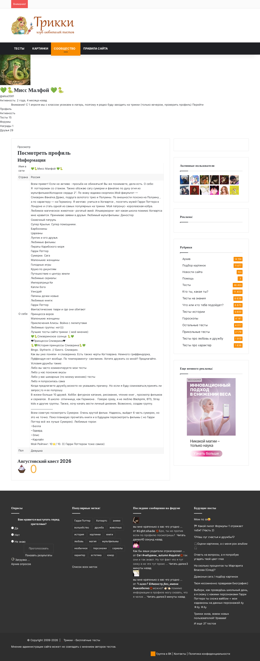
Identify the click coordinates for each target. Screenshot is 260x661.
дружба (99, 527)
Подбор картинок (194, 265)
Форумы (5, 121)
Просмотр (23, 146)
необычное (81, 548)
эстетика (96, 555)
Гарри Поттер (82, 520)
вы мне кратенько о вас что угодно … (157, 526)
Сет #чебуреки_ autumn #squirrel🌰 (160, 555)
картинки (95, 534)
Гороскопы (190, 318)
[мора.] (184, 183)
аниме (116, 520)
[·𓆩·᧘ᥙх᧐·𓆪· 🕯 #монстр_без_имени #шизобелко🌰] (204, 193)
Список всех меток (84, 566)
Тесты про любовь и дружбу (202, 338)
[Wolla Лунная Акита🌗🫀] (234, 193)
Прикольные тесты (196, 331)
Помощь (188, 278)
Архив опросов (21, 564)
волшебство (81, 527)
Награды (6, 126)
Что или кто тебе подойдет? (202, 305)
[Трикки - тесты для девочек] (43, 25)
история (79, 534)
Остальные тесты (195, 325)
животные (115, 527)
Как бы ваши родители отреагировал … (159, 551)
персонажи (100, 548)
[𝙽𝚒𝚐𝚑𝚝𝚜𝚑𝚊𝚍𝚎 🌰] (214, 183)
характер (79, 555)
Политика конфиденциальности (209, 653)
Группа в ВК (163, 653)
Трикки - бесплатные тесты (82, 640)
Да (16, 528)
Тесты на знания (194, 298)
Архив (186, 259)
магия (92, 541)
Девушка (36, 450)
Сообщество (64, 48)
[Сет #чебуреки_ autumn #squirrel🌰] (214, 193)
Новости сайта (192, 272)
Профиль (6, 108)
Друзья (6, 130)
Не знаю (20, 541)
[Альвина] (224, 193)
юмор (110, 555)
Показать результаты (38, 555)
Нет (17, 535)
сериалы (117, 548)
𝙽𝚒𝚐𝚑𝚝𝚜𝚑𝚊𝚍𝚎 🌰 (148, 530)
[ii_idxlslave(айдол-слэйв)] (194, 183)
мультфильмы (110, 541)
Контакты (180, 653)
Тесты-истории (193, 311)
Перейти (198, 104)
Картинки (40, 48)
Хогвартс (101, 520)
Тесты (19, 48)
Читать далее (177, 563)
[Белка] (204, 183)
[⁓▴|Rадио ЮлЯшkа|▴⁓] (194, 193)
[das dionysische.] (224, 183)
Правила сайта (95, 48)
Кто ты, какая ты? (195, 291)
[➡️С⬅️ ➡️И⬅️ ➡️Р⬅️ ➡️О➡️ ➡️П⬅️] (234, 183)
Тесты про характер (196, 345)
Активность (7, 113)
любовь (78, 541)
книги (109, 534)
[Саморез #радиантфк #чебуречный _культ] (184, 193)
